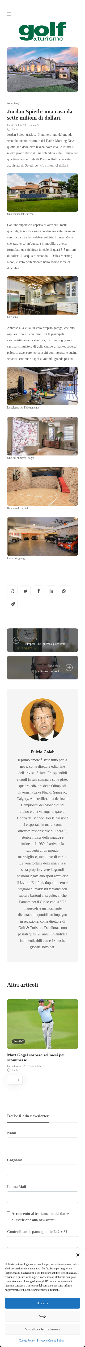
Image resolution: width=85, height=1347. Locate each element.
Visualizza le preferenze (42, 1329)
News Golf (13, 103)
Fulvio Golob (14, 125)
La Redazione (14, 1065)
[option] (42, 1035)
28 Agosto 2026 (32, 1065)
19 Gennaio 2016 (32, 125)
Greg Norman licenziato (47, 671)
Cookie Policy (27, 1340)
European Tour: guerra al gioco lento (45, 644)
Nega (43, 1316)
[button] (78, 1255)
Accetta (42, 1303)
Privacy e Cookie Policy (50, 1340)
